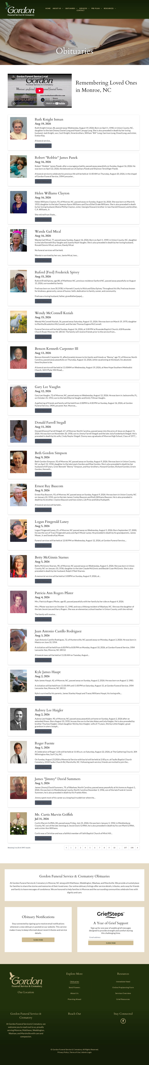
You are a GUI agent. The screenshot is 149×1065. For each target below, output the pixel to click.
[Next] (137, 847)
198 (132, 848)
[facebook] (123, 1021)
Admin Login (86, 1052)
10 (114, 848)
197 (125, 848)
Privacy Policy (63, 1052)
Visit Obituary (43, 145)
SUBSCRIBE (111, 943)
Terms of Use (75, 1052)
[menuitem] (48, 8)
